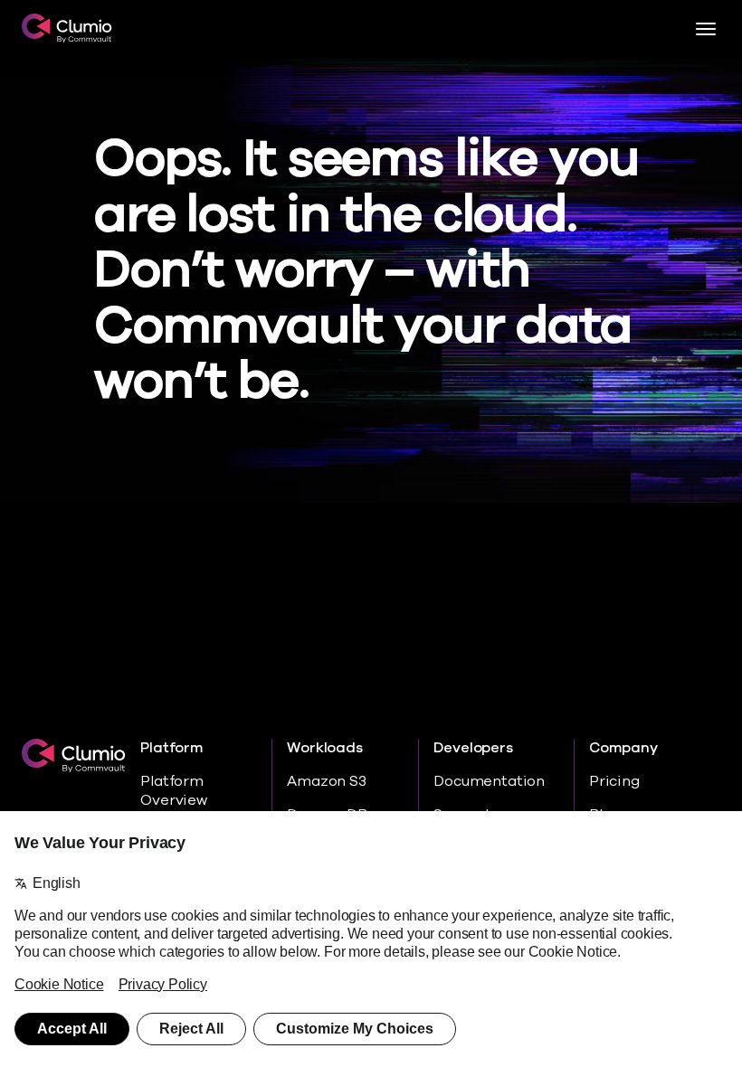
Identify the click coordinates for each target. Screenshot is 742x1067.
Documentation (489, 781)
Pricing (614, 781)
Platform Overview (173, 790)
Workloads (324, 748)
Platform (171, 748)
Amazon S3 (326, 781)
